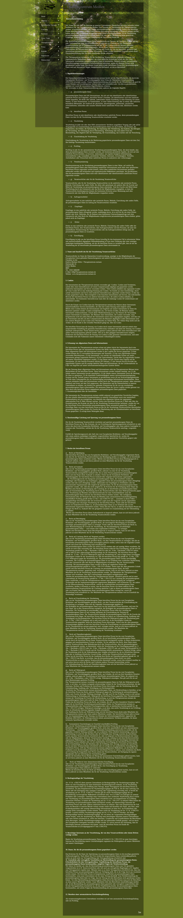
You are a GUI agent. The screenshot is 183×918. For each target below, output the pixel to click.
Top (139, 912)
